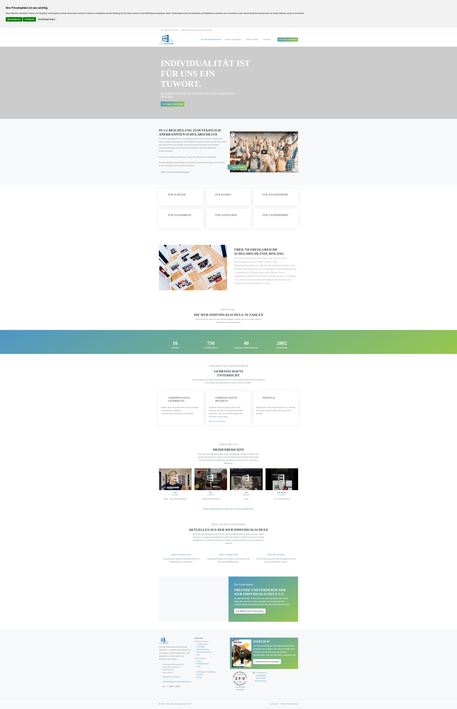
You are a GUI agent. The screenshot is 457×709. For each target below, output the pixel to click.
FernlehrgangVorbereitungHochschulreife (260, 678)
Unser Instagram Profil (228, 554)
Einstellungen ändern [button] (46, 19)
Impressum (274, 704)
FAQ (198, 655)
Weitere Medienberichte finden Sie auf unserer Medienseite (228, 509)
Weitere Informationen (217, 421)
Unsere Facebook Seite (181, 554)
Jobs (199, 666)
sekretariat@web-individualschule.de (196, 30)
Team (199, 661)
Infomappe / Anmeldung (288, 39)
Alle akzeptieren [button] (14, 19)
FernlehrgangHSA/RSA (240, 688)
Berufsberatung (203, 649)
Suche (199, 677)
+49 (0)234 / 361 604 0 (170, 30)
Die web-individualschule (211, 39)
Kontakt (266, 39)
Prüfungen (201, 647)
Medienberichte (203, 664)
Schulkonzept (202, 644)
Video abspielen (238, 167)
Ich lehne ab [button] (29, 19)
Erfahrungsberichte (204, 652)
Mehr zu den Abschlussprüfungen (175, 172)
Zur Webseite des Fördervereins (249, 611)
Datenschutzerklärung (289, 704)
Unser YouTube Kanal (276, 554)
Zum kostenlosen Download (267, 662)
